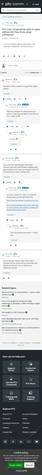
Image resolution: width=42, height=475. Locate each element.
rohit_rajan (9, 23)
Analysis (5, 315)
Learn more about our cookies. (26, 460)
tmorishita (9, 254)
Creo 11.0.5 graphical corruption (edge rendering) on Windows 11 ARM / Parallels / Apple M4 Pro (21, 303)
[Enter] (3, 10)
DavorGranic (9, 158)
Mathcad (5, 297)
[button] (2, 5)
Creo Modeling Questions (12, 17)
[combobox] (21, 10)
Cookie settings (24, 343)
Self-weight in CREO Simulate (13, 312)
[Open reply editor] (21, 65)
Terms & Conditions (9, 343)
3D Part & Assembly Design (12, 324)
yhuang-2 (15, 226)
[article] (21, 89)
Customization (7, 309)
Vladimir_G (9, 79)
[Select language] (27, 4)
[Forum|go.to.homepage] (13, 4)
